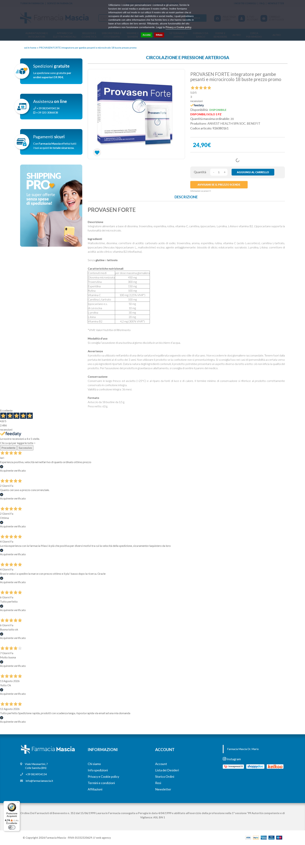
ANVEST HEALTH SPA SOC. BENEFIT (233, 123)
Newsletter (163, 789)
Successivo (25, 447)
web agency (103, 837)
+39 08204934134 (47, 108)
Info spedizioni (98, 770)
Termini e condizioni (101, 783)
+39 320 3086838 (47, 112)
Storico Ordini (164, 776)
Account (161, 764)
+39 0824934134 (36, 774)
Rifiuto (159, 35)
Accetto (147, 35)
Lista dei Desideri (167, 770)
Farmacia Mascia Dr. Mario (243, 749)
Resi (158, 783)
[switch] (11, 827)
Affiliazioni (95, 789)
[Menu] (18, 803)
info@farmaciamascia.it (39, 780)
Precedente (8, 447)
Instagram (233, 759)
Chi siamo (94, 764)
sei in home (30, 47)
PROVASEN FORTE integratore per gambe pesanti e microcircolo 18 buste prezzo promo (88, 47)
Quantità (200, 172)
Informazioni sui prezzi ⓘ (200, 191)
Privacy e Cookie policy (103, 776)
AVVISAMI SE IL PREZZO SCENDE (219, 184)
